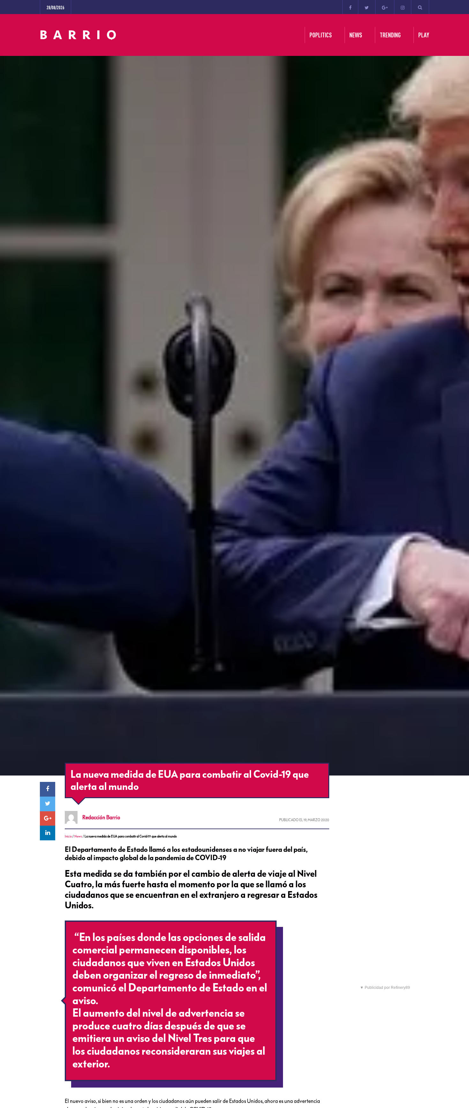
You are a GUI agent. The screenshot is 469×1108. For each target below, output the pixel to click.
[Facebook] (350, 7)
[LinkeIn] (47, 833)
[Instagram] (402, 7)
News (78, 836)
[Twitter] (366, 7)
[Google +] (385, 7)
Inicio (68, 836)
